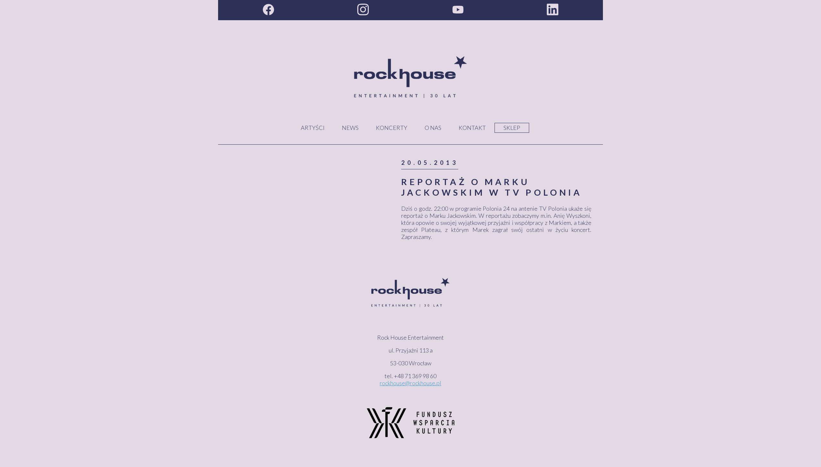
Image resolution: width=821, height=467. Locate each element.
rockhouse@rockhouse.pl (410, 382)
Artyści (313, 127)
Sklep (512, 127)
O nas (433, 127)
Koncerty (391, 127)
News (350, 127)
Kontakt (472, 127)
